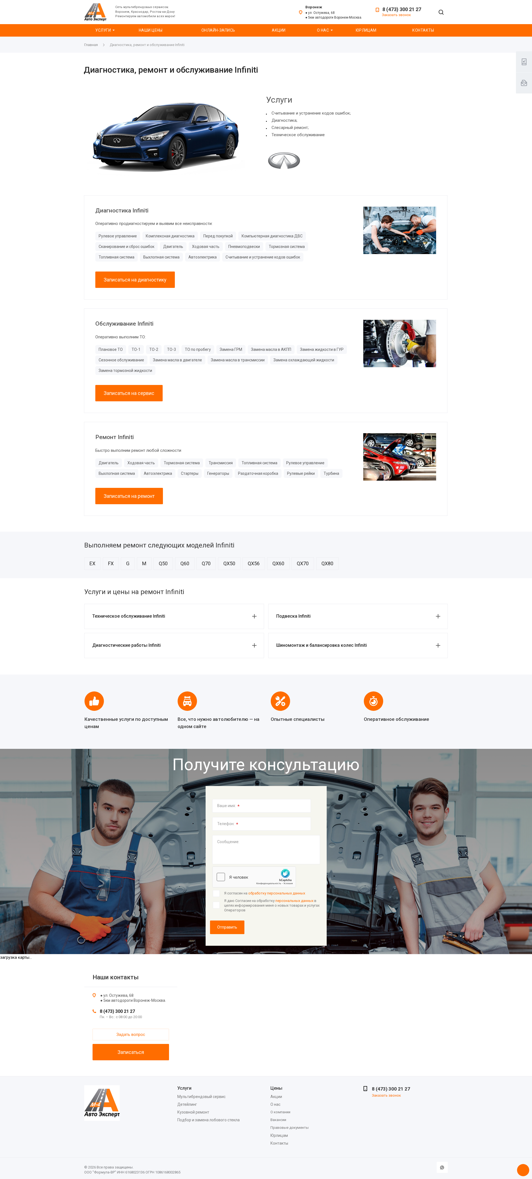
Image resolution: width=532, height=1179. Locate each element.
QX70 (303, 563)
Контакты (423, 30)
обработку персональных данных (276, 893)
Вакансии (278, 1120)
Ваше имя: (228, 806)
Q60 (184, 563)
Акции (278, 30)
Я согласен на (264, 893)
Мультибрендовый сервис (201, 1096)
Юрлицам (366, 30)
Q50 (163, 563)
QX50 (229, 563)
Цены (276, 1088)
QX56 (254, 563)
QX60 (278, 563)
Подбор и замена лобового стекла (208, 1120)
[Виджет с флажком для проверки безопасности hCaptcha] (254, 877)
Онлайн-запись (218, 30)
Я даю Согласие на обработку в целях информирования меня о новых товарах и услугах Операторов (271, 905)
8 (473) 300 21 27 (401, 9)
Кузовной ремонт (193, 1112)
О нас (323, 30)
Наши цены (151, 30)
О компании (280, 1112)
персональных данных (294, 901)
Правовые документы (289, 1127)
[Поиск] (441, 12)
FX (111, 563)
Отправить (227, 927)
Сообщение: (228, 842)
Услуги (103, 30)
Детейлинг (187, 1104)
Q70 (206, 563)
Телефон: (227, 824)
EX (92, 563)
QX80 (327, 563)
